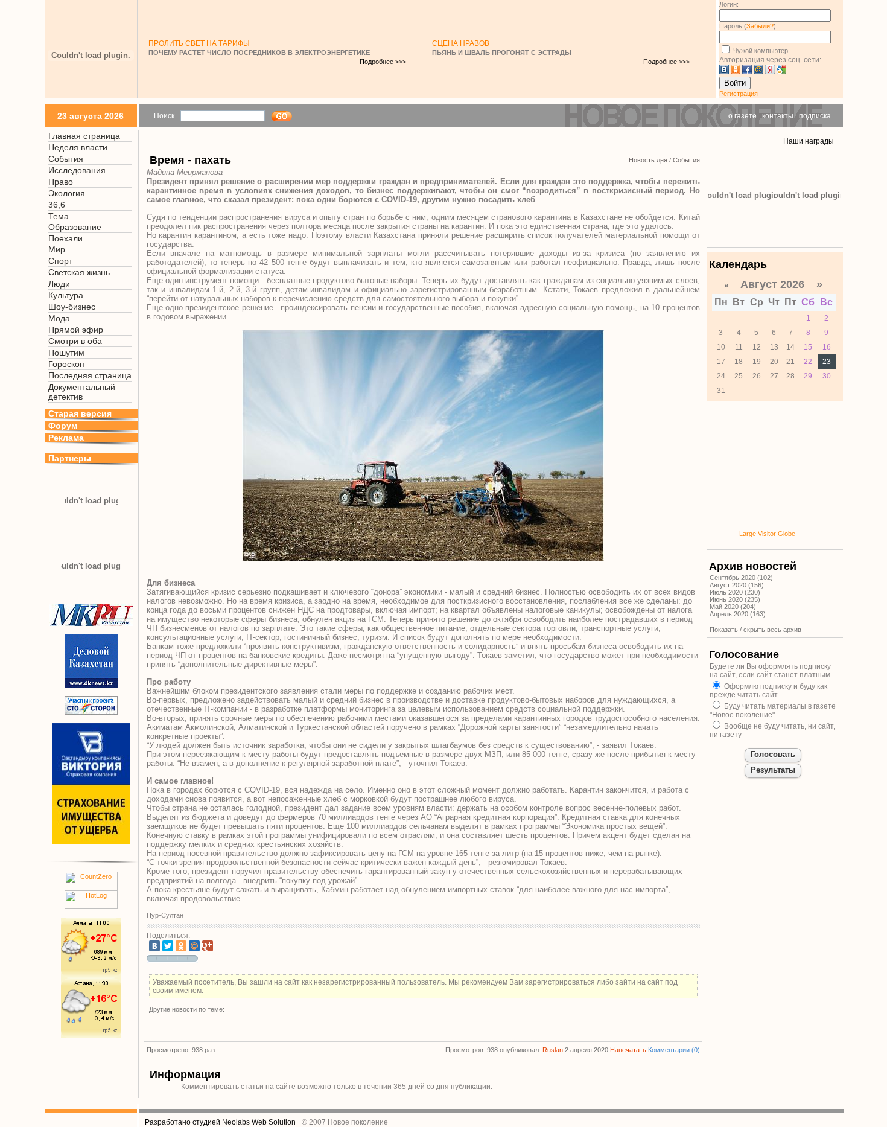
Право (60, 182)
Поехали (65, 238)
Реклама (66, 437)
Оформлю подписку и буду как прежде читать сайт (768, 690)
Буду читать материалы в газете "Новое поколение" (773, 710)
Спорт (60, 261)
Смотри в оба (75, 341)
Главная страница (84, 136)
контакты (777, 116)
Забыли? (760, 26)
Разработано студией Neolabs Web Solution (220, 1122)
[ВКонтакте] (154, 945)
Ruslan (552, 1049)
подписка (815, 116)
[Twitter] (167, 945)
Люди (59, 284)
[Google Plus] (207, 945)
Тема (58, 216)
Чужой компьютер (759, 50)
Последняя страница (90, 375)
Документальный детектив (81, 391)
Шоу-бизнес (71, 306)
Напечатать (628, 1049)
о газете (742, 116)
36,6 (56, 204)
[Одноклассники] (181, 945)
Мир (56, 249)
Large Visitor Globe (767, 533)
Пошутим (66, 352)
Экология (66, 193)
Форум (62, 425)
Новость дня (648, 160)
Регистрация (738, 93)
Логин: (729, 4)
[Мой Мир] (194, 945)
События (65, 159)
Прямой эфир (75, 329)
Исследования (77, 170)
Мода (59, 318)
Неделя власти (77, 147)
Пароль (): (748, 26)
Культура (65, 295)
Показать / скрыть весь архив (755, 629)
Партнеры (69, 458)
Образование (74, 227)
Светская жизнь (79, 272)
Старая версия (80, 413)
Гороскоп (66, 364)
